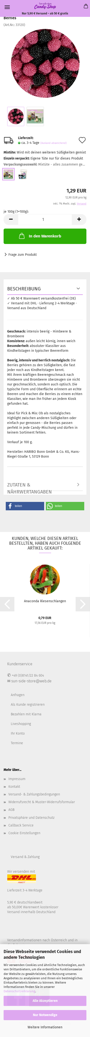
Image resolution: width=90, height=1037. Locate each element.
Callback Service (21, 825)
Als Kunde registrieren (28, 705)
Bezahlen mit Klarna (26, 714)
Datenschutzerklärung (19, 991)
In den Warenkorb (45, 236)
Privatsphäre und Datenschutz (31, 818)
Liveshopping (21, 724)
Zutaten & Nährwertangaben (29, 486)
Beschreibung (24, 289)
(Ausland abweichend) (53, 143)
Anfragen (17, 695)
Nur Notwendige (45, 1015)
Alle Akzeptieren (45, 1001)
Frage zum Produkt (22, 255)
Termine (17, 743)
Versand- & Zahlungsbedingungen (34, 794)
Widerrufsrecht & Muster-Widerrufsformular (41, 802)
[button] (25, 506)
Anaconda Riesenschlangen (45, 601)
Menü (7, 7)
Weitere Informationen (45, 1027)
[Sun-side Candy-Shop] (45, 6)
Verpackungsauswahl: (45, 164)
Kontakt (14, 787)
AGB (11, 810)
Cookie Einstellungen (24, 833)
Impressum (16, 779)
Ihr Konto (18, 733)
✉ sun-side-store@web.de (29, 681)
